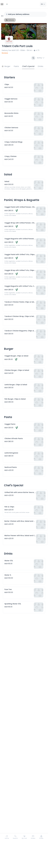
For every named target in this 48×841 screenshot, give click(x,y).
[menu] (2, 4)
